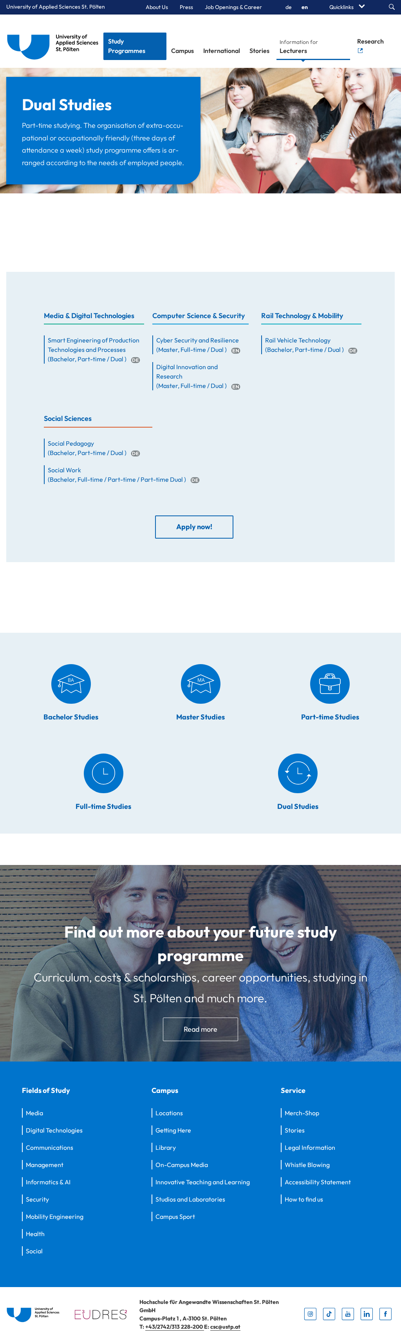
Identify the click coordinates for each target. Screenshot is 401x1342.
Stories (259, 51)
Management (44, 1165)
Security (37, 1199)
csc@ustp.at (225, 1326)
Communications (49, 1147)
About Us (157, 7)
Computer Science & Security (198, 315)
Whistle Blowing (307, 1165)
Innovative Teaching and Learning (202, 1182)
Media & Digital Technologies (89, 315)
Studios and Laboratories (190, 1199)
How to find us (304, 1199)
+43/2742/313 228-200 (174, 1326)
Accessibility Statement (318, 1182)
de (288, 7)
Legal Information (310, 1147)
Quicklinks (342, 7)
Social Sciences (68, 418)
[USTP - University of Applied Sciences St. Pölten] (54, 41)
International (221, 51)
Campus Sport (175, 1216)
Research (370, 41)
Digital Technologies (54, 1130)
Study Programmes (126, 46)
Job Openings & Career (233, 7)
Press (186, 7)
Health (35, 1234)
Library (165, 1147)
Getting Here (173, 1130)
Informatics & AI (48, 1182)
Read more (200, 1029)
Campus (182, 51)
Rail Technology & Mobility (302, 315)
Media (34, 1113)
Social (34, 1251)
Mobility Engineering (54, 1216)
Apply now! (194, 526)
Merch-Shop (302, 1113)
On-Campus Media (181, 1165)
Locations (169, 1113)
